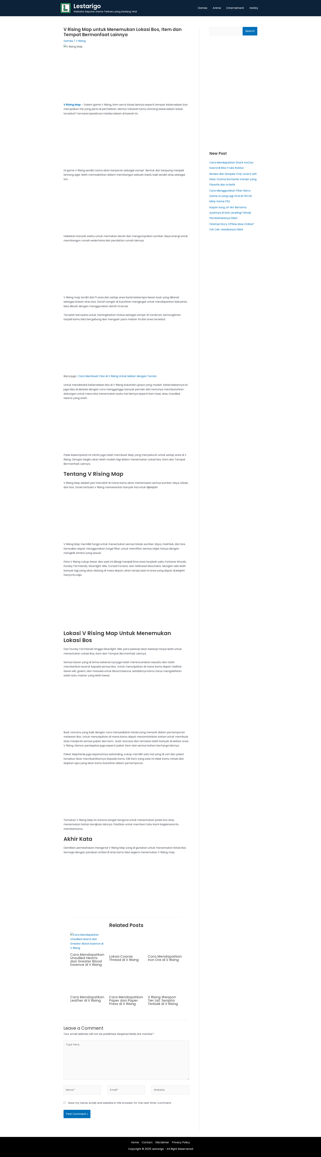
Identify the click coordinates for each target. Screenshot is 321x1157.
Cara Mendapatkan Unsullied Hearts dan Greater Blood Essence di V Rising (87, 959)
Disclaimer (162, 1142)
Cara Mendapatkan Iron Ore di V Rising (165, 958)
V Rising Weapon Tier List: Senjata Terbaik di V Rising (163, 1000)
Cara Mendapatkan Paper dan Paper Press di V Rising (126, 1000)
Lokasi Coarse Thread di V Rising (124, 958)
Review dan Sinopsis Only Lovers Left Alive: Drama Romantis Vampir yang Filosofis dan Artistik (233, 179)
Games (68, 41)
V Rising (81, 41)
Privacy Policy (181, 1142)
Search (250, 31)
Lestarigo (87, 6)
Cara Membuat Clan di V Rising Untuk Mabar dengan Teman (117, 376)
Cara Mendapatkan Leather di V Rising (87, 999)
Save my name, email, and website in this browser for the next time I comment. (120, 1103)
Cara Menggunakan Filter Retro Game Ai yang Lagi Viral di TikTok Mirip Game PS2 (230, 196)
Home (135, 1142)
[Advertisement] (126, 77)
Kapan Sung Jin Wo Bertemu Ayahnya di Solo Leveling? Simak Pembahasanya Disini (230, 212)
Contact (147, 1142)
